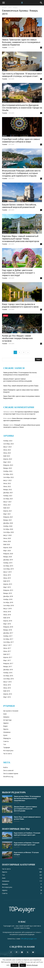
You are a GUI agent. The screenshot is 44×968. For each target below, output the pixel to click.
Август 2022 (7, 480)
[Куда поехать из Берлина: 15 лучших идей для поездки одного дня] (7, 845)
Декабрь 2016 (8, 669)
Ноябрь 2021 (7, 496)
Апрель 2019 (7, 584)
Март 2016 (7, 697)
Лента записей (8, 770)
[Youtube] (33, 952)
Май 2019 (6, 581)
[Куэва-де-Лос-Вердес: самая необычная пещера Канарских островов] (22, 323)
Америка (6, 717)
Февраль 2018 (8, 627)
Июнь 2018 (7, 615)
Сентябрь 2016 (8, 679)
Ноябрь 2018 (7, 599)
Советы (6, 741)
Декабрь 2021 (8, 493)
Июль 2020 (7, 538)
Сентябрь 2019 (8, 569)
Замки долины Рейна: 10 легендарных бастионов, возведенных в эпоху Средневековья (20, 374)
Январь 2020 (7, 557)
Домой (4, 7)
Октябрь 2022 (8, 474)
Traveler (4, 47)
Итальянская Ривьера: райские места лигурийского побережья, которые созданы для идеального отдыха (21, 173)
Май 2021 (6, 508)
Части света (7, 754)
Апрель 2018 (7, 621)
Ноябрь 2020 (7, 526)
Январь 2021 (7, 520)
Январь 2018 (7, 630)
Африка (5, 332)
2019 (9, 7)
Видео (5, 726)
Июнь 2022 (7, 486)
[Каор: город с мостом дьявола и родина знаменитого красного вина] (22, 292)
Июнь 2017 (7, 651)
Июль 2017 (7, 648)
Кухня (5, 735)
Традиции (6, 747)
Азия (4, 267)
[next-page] (28, 352)
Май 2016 (6, 691)
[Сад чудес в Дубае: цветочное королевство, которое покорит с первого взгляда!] (22, 258)
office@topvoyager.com (29, 939)
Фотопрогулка (8, 750)
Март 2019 (7, 587)
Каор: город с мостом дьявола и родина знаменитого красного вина (20, 305)
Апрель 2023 (7, 459)
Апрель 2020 (7, 547)
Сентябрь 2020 (8, 532)
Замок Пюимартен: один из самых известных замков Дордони (21, 391)
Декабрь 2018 (8, 596)
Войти (5, 767)
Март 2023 (7, 462)
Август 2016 (7, 682)
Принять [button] (14, 965)
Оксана (5, 425)
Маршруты (7, 738)
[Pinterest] (16, 952)
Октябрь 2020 (8, 529)
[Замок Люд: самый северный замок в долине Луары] (7, 819)
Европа (5, 36)
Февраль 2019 (8, 590)
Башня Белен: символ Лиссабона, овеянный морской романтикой (19, 205)
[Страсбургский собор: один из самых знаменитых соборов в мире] (22, 127)
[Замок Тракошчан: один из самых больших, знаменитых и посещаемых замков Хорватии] (22, 27)
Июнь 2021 (7, 505)
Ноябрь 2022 (7, 471)
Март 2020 (7, 550)
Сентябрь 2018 (8, 605)
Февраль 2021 (8, 517)
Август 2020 (7, 535)
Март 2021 (7, 514)
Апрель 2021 (7, 511)
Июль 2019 (7, 575)
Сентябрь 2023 (8, 444)
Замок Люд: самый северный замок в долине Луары (20, 386)
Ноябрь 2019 (7, 563)
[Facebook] (11, 952)
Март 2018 (7, 624)
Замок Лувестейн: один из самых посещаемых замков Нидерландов (21, 397)
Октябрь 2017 (8, 639)
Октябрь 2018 (8, 602)
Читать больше (32, 965)
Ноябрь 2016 (7, 673)
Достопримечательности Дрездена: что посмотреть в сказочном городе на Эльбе (22, 107)
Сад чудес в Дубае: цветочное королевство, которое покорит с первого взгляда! (18, 273)
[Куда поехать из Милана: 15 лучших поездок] (7, 855)
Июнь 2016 (7, 688)
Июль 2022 (7, 483)
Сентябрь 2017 (8, 642)
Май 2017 (6, 654)
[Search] (41, 2)
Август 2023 (7, 447)
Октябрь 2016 (8, 676)
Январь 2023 (7, 468)
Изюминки (6, 732)
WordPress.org (8, 776)
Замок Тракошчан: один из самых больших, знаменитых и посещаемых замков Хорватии (21, 42)
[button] (3, 2)
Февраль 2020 (8, 554)
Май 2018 (6, 618)
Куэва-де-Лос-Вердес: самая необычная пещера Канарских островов (17, 338)
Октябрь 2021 (8, 499)
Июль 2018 (7, 612)
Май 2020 (6, 544)
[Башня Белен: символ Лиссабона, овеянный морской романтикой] (22, 192)
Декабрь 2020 (8, 523)
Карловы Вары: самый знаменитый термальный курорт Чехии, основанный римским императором (20, 238)
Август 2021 (7, 502)
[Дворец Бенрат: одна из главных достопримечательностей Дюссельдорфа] (7, 809)
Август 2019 (7, 572)
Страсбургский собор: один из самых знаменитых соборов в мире (21, 140)
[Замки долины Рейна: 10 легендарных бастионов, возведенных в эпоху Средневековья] (7, 799)
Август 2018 (7, 608)
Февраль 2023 (8, 465)
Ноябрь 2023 (7, 441)
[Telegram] (22, 952)
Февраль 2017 (8, 663)
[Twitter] (27, 952)
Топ (4, 744)
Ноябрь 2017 (7, 636)
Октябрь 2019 (8, 566)
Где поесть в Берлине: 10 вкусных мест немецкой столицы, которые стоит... (22, 74)
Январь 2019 (7, 593)
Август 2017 (7, 645)
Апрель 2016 (7, 694)
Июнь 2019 (7, 578)
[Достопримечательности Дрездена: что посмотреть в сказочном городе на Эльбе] (22, 93)
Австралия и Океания (10, 711)
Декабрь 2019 (8, 560)
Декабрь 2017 (8, 633)
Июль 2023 (7, 450)
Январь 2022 (7, 489)
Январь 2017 (7, 666)
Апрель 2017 (7, 657)
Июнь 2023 (7, 453)
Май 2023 (6, 456)
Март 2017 (7, 660)
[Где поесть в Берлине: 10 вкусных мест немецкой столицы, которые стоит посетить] (22, 61)
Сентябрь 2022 (8, 477)
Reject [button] (23, 965)
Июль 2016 (7, 685)
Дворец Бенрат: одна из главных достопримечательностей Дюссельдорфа (17, 380)
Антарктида (7, 720)
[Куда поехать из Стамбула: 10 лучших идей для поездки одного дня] (7, 835)
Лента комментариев (10, 773)
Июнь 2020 (7, 541)
